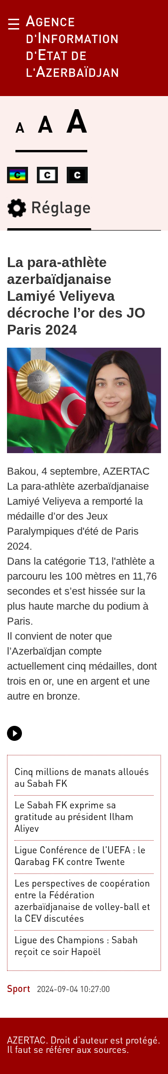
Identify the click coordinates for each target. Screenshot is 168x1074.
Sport (18, 989)
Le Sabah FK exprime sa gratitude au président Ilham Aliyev (73, 817)
